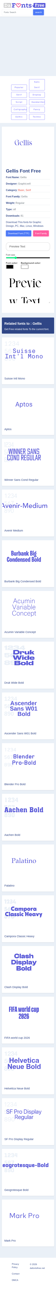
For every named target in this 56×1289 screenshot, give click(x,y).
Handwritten (38, 102)
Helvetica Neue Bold (17, 1088)
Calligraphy (20, 109)
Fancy (37, 109)
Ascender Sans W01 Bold (20, 733)
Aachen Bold (12, 834)
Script (19, 102)
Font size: (11, 255)
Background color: (31, 263)
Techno (37, 117)
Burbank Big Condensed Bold (22, 581)
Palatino (9, 885)
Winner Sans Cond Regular (21, 479)
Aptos (8, 429)
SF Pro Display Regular (19, 1139)
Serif (19, 95)
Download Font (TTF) (18, 233)
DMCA (15, 1280)
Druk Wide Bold (14, 682)
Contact (15, 1273)
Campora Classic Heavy (19, 936)
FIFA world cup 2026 (17, 1037)
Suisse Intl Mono (14, 378)
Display (37, 95)
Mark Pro (10, 1240)
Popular (19, 87)
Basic (21, 190)
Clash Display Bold (16, 987)
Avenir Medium (13, 530)
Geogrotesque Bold (16, 1190)
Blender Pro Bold (15, 784)
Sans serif (37, 85)
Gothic (19, 117)
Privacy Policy (15, 1266)
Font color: (12, 263)
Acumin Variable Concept (20, 632)
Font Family (41, 233)
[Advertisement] (28, 46)
